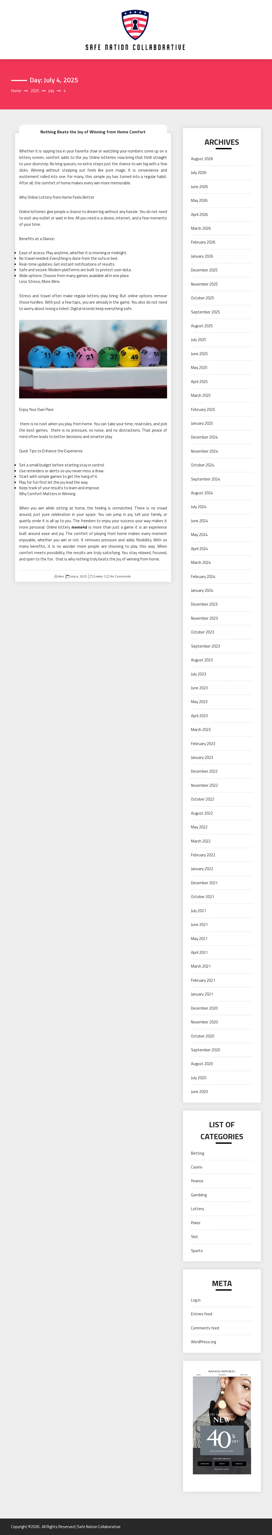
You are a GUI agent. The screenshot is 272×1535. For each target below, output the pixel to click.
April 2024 (199, 549)
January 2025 (202, 423)
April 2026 (199, 214)
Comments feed (205, 1328)
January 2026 (202, 256)
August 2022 (202, 813)
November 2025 (204, 284)
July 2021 (198, 911)
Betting (197, 1153)
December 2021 (204, 883)
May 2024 (199, 534)
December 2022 (204, 771)
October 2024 (202, 465)
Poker (196, 1223)
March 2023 (201, 729)
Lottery (98, 576)
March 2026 (201, 228)
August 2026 (202, 159)
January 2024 (202, 590)
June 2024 (199, 521)
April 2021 (199, 952)
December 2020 (204, 1008)
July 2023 (198, 674)
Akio (61, 576)
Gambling (199, 1195)
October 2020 (202, 1036)
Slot (194, 1237)
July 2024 (198, 507)
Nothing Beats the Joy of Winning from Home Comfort (93, 132)
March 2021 (201, 966)
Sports (197, 1251)
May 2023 (199, 702)
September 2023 (205, 646)
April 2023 (199, 716)
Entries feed (201, 1314)
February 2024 (203, 576)
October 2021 (202, 897)
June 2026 (199, 187)
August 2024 (202, 493)
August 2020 (202, 1064)
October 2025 (202, 298)
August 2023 (202, 660)
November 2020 (204, 1022)
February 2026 (203, 242)
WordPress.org (203, 1342)
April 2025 (199, 382)
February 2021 (203, 980)
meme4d (79, 527)
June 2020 (199, 1091)
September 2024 (205, 479)
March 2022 (201, 841)
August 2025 (202, 326)
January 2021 (202, 994)
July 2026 (198, 172)
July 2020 (198, 1078)
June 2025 (199, 354)
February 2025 (203, 409)
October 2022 (202, 799)
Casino (196, 1167)
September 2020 (205, 1050)
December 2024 (204, 437)
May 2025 (199, 367)
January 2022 (202, 869)
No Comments (120, 576)
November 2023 (204, 618)
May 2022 (199, 827)
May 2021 (199, 939)
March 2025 (201, 395)
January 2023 (202, 757)
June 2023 (199, 688)
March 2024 (201, 562)
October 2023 (202, 632)
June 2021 (199, 924)
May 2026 (199, 200)
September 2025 (205, 312)
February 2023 (203, 744)
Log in (196, 1300)
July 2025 (198, 340)
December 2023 (204, 604)
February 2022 (203, 855)
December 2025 (204, 270)
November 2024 (204, 451)
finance (197, 1181)
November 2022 (204, 785)
